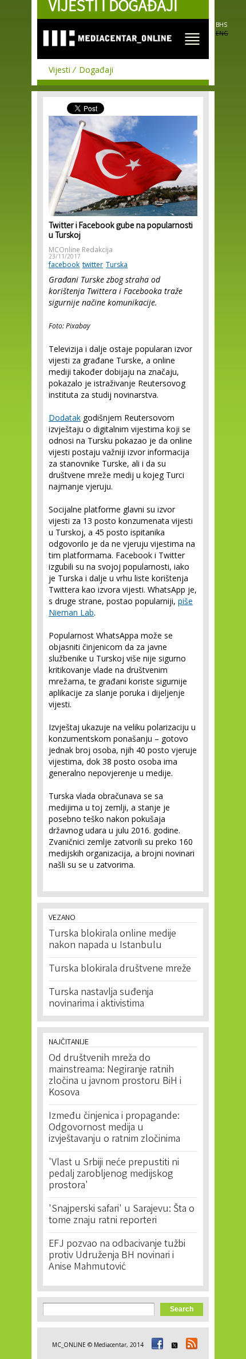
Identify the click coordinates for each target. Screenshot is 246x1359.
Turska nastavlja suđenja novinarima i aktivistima (101, 998)
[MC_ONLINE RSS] (190, 1344)
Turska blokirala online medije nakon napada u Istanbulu (112, 940)
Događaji (96, 69)
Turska (117, 264)
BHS (221, 25)
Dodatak (65, 417)
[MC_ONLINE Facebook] (155, 1344)
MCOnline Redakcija (81, 249)
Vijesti (59, 69)
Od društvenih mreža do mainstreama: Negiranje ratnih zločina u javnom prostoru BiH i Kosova (115, 1075)
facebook (64, 264)
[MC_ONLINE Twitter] (172, 1344)
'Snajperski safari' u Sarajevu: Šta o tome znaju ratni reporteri (122, 1215)
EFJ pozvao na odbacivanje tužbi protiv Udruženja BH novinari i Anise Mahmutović (117, 1256)
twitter (92, 264)
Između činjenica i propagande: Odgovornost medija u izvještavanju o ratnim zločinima (114, 1128)
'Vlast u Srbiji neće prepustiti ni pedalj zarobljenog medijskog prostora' (114, 1174)
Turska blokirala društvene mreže (120, 969)
